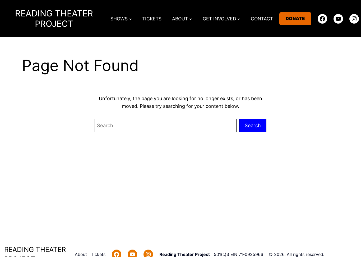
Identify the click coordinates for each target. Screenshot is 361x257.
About (81, 254)
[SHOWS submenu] (130, 18)
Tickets (98, 254)
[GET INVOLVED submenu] (238, 18)
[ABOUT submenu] (190, 18)
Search (253, 125)
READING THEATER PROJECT (54, 18)
